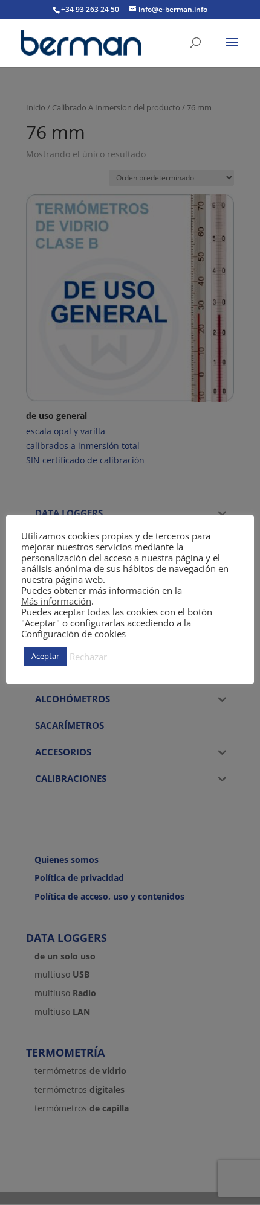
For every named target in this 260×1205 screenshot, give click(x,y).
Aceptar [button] (45, 655)
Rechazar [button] (88, 656)
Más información (56, 601)
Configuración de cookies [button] (73, 634)
